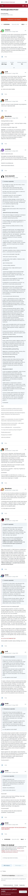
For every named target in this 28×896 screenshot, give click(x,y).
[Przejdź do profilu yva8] (2, 72)
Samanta (7, 30)
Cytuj (6, 56)
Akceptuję (23, 891)
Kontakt (16, 885)
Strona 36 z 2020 (15, 24)
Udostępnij (7, 865)
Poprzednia (7, 24)
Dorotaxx (6, 13)
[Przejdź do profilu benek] (2, 575)
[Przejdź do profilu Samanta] (2, 30)
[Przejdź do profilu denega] (2, 519)
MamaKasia (8, 116)
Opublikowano (11, 31)
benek (6, 575)
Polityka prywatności (8, 885)
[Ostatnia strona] (26, 24)
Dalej (23, 24)
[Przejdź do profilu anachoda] (2, 150)
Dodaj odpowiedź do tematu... (11, 857)
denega (7, 519)
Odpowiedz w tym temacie (14, 19)
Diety (11, 14)
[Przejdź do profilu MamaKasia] (2, 117)
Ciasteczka (22, 885)
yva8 (6, 71)
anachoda (8, 149)
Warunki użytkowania (6, 894)
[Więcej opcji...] (25, 31)
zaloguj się (19, 848)
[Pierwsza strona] (2, 24)
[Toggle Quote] (3, 181)
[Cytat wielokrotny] (2, 57)
